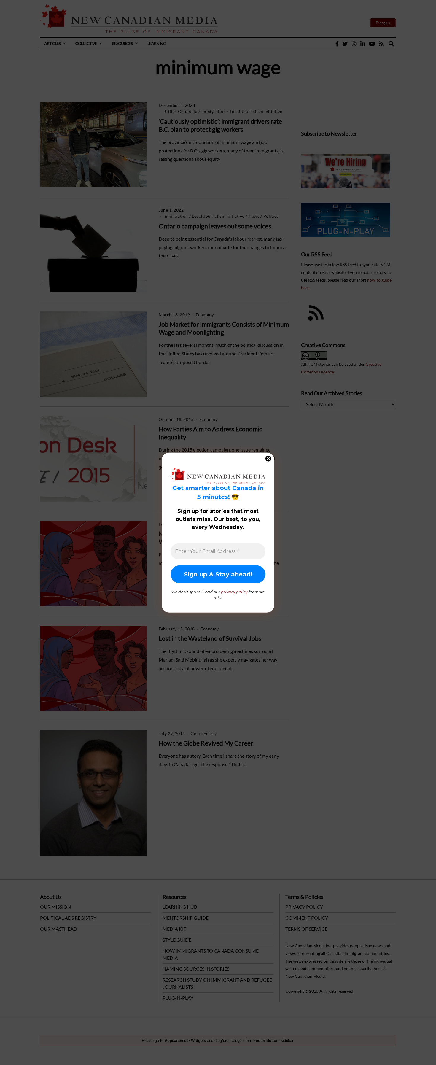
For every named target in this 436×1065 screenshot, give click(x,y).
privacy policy (234, 591)
